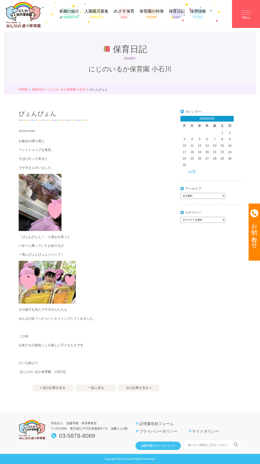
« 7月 (192, 171)
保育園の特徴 (152, 14)
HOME (23, 89)
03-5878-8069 (77, 436)
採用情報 (198, 14)
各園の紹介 (69, 14)
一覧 (96, 388)
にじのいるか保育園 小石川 (67, 89)
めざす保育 (124, 14)
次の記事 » (138, 388)
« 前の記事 (52, 388)
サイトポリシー (205, 431)
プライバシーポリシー (158, 431)
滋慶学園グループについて (158, 445)
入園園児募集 (96, 14)
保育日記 (177, 14)
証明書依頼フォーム (156, 424)
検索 (236, 444)
